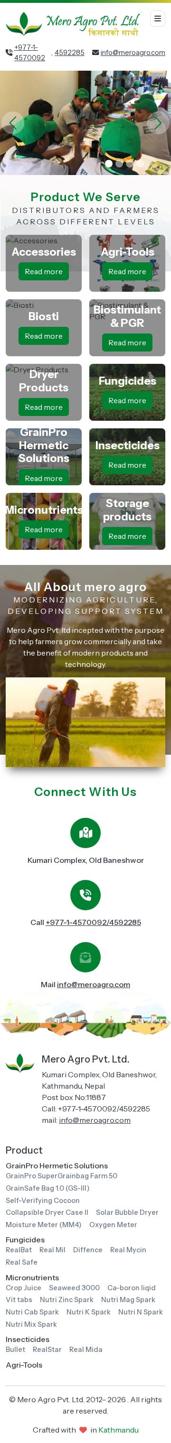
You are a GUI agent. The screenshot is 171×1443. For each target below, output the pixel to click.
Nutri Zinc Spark (67, 1299)
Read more (44, 271)
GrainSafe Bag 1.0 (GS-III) (48, 1188)
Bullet (15, 1349)
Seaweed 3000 (74, 1288)
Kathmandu (118, 1429)
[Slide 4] (140, 163)
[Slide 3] (129, 163)
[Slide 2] (119, 163)
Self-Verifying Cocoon (43, 1200)
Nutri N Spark (140, 1312)
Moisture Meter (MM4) (44, 1225)
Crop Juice (23, 1288)
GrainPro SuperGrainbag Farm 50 (61, 1176)
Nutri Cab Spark (32, 1312)
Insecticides (27, 1339)
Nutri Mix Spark (31, 1324)
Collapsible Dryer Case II (47, 1212)
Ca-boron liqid (131, 1288)
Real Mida (86, 1349)
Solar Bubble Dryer (127, 1212)
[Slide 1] (109, 163)
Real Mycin (128, 1250)
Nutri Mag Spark (128, 1299)
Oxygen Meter (113, 1225)
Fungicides (25, 1239)
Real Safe (22, 1262)
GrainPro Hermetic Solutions (57, 1165)
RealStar (47, 1349)
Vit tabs (19, 1299)
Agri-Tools (24, 1364)
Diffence (88, 1250)
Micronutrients (32, 1277)
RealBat (19, 1250)
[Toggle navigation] (157, 18)
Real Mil (52, 1250)
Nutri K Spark (88, 1312)
